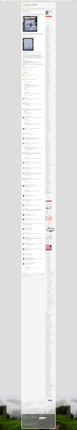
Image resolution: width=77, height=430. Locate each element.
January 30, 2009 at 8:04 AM (28, 99)
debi (25, 78)
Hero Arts (47, 338)
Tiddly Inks (47, 388)
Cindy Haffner (47, 62)
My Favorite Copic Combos (42, 8)
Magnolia (47, 348)
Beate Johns (47, 40)
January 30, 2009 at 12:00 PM (28, 169)
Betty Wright (47, 42)
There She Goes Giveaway (50, 281)
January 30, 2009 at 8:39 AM (28, 130)
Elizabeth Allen (47, 76)
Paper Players (47, 358)
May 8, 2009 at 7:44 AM (28, 269)
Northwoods (47, 356)
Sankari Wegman (48, 168)
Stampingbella (47, 379)
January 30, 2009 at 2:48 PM (28, 201)
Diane (25, 222)
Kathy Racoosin (48, 118)
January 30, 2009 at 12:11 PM (28, 175)
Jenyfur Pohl (47, 97)
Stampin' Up (47, 378)
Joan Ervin (26, 236)
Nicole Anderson (48, 157)
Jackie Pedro (47, 85)
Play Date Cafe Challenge (49, 364)
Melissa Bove (47, 145)
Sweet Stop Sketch (48, 384)
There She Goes (48, 387)
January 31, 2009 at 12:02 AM (28, 234)
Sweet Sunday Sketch (48, 385)
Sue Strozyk (26, 142)
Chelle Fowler (47, 55)
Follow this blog (50, 400)
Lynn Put (47, 140)
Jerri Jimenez (47, 98)
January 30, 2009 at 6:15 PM (28, 211)
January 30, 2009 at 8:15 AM (28, 105)
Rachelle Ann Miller (48, 366)
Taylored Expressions (48, 386)
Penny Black (47, 362)
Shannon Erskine (48, 169)
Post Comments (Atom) (29, 275)
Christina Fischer (48, 59)
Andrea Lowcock (48, 34)
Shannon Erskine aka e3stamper (29, 262)
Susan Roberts (47, 179)
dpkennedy (26, 194)
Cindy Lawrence (48, 63)
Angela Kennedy (48, 35)
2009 (47, 257)
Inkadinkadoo (47, 344)
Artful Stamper (47, 316)
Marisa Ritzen (47, 142)
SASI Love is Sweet (49, 309)
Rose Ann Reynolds (48, 166)
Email (26, 8)
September (48, 261)
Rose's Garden (49, 298)
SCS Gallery (29, 8)
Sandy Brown (47, 167)
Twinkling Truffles (49, 282)
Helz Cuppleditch (48, 337)
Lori (25, 127)
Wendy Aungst (47, 191)
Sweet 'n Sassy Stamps (49, 383)
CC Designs (47, 319)
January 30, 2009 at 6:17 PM (28, 215)
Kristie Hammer (48, 126)
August (48, 262)
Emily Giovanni (47, 77)
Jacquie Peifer (47, 86)
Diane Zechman (48, 74)
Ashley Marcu (47, 38)
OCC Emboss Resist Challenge (49, 292)
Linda (25, 132)
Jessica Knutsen (48, 101)
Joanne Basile (47, 105)
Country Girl (48, 280)
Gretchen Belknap (48, 79)
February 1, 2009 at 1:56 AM (28, 260)
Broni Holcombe (48, 44)
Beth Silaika (47, 41)
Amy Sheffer (47, 33)
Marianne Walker (48, 141)
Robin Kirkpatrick (48, 165)
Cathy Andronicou (48, 52)
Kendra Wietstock (48, 119)
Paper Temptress (48, 360)
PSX (46, 365)
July (47, 263)
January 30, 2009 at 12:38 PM (28, 182)
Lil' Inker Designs (48, 347)
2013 (47, 253)
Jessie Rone (47, 102)
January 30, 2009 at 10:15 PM (28, 220)
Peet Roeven (47, 162)
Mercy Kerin (47, 147)
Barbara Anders (48, 39)
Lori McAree (47, 137)
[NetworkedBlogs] (50, 399)
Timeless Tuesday (48, 390)
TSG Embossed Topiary (50, 297)
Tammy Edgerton (48, 182)
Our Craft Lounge (48, 357)
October (48, 260)
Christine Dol (47, 60)
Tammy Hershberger (48, 183)
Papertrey (47, 361)
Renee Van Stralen (48, 163)
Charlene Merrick (48, 53)
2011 (47, 255)
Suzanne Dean (47, 180)
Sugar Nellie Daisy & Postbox (49, 286)
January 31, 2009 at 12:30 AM (28, 240)
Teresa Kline (47, 185)
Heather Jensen (48, 80)
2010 (47, 256)
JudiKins (47, 345)
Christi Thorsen (48, 58)
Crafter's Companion (48, 324)
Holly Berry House (48, 340)
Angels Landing (48, 315)
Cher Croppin (47, 56)
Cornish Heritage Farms (49, 323)
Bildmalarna (47, 317)
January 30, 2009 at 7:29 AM (28, 95)
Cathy (25, 232)
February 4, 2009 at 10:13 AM (28, 264)
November (48, 259)
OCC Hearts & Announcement (49, 271)
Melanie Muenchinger (48, 144)
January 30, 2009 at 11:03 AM (28, 159)
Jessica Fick (47, 100)
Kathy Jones (47, 117)
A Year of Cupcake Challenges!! (49, 284)
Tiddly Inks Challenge (48, 389)
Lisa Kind (26, 208)
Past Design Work (35, 8)
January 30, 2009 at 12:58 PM (28, 187)
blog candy (47, 318)
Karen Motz (47, 116)
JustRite (47, 346)
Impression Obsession (48, 343)
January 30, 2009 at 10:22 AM (28, 149)
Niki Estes (47, 158)
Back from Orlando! (49, 296)
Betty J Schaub (27, 161)
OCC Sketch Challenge (50, 283)
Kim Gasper (47, 120)
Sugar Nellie (47, 382)
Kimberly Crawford (48, 122)
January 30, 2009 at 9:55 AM (28, 134)
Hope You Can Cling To (49, 341)
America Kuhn (47, 31)
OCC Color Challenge (50, 299)
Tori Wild (47, 187)
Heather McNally (48, 82)
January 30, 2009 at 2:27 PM (28, 196)
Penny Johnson (48, 363)
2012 (47, 254)
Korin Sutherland (48, 125)
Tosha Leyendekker (27, 257)
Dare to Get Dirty (48, 326)
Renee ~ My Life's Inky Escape (50, 164)
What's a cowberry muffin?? (50, 295)
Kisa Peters (47, 123)
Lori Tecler (47, 138)
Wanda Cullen (47, 190)
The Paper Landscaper (30, 5)
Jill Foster (47, 103)
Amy (25, 97)
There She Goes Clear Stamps (29, 184)
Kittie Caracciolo (48, 124)
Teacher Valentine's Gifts (50, 303)
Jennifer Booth (47, 96)
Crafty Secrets (47, 325)
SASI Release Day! (49, 308)
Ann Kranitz (47, 36)
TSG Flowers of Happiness (50, 272)
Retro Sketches (48, 368)
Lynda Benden (47, 139)
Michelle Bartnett (48, 149)
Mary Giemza (47, 143)
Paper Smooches (48, 359)
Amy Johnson (26, 242)
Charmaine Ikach (48, 54)
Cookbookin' (47, 322)
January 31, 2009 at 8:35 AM (28, 245)
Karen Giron (47, 115)
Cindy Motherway (48, 64)
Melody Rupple (48, 146)
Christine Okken (48, 61)
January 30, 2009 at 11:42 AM (28, 164)
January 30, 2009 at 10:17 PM (28, 225)
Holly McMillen (47, 83)
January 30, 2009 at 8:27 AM (28, 120)
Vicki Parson (47, 189)
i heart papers (47, 342)
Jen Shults (47, 94)
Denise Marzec (51, 11)
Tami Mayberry (48, 181)
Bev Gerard (47, 43)
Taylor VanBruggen (48, 184)
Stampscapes (47, 381)
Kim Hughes (47, 121)
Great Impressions (48, 335)
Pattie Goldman (48, 160)
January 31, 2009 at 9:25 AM (28, 250)
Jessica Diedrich (48, 99)
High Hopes (47, 339)
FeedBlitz (43, 419)
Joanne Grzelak (48, 106)
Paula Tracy (47, 161)
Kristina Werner (48, 127)
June (48, 264)
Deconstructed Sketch (48, 327)
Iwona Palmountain (48, 84)
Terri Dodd (47, 186)
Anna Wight (47, 37)
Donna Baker (26, 213)
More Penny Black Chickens (50, 300)
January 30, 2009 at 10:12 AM (28, 144)
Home (23, 8)
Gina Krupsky (47, 78)
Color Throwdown (48, 321)
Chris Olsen (47, 57)
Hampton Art (47, 336)
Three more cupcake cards (50, 275)
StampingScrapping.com (49, 380)
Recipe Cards (47, 367)
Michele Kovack (48, 148)
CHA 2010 (47, 320)
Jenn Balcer (47, 95)
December (48, 258)
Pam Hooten (47, 159)
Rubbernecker (47, 369)
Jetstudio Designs (27, 116)
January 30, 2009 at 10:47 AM (28, 154)
